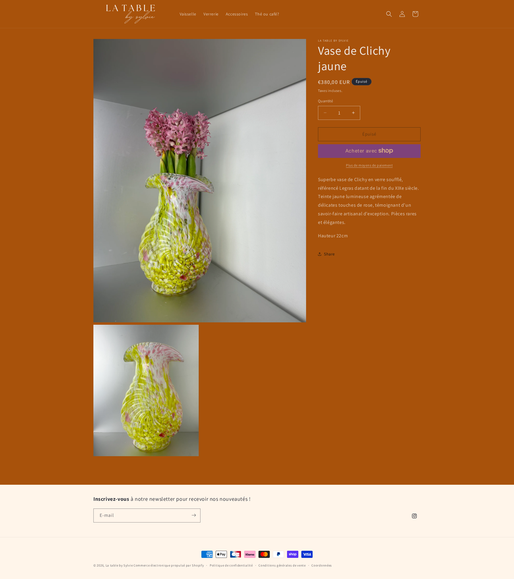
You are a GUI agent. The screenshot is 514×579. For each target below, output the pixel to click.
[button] (389, 14)
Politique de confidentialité (231, 565)
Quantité (325, 100)
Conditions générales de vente (281, 565)
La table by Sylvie (119, 565)
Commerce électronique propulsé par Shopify (169, 565)
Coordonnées (321, 565)
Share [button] (329, 253)
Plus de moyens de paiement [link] (369, 165)
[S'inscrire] (193, 515)
